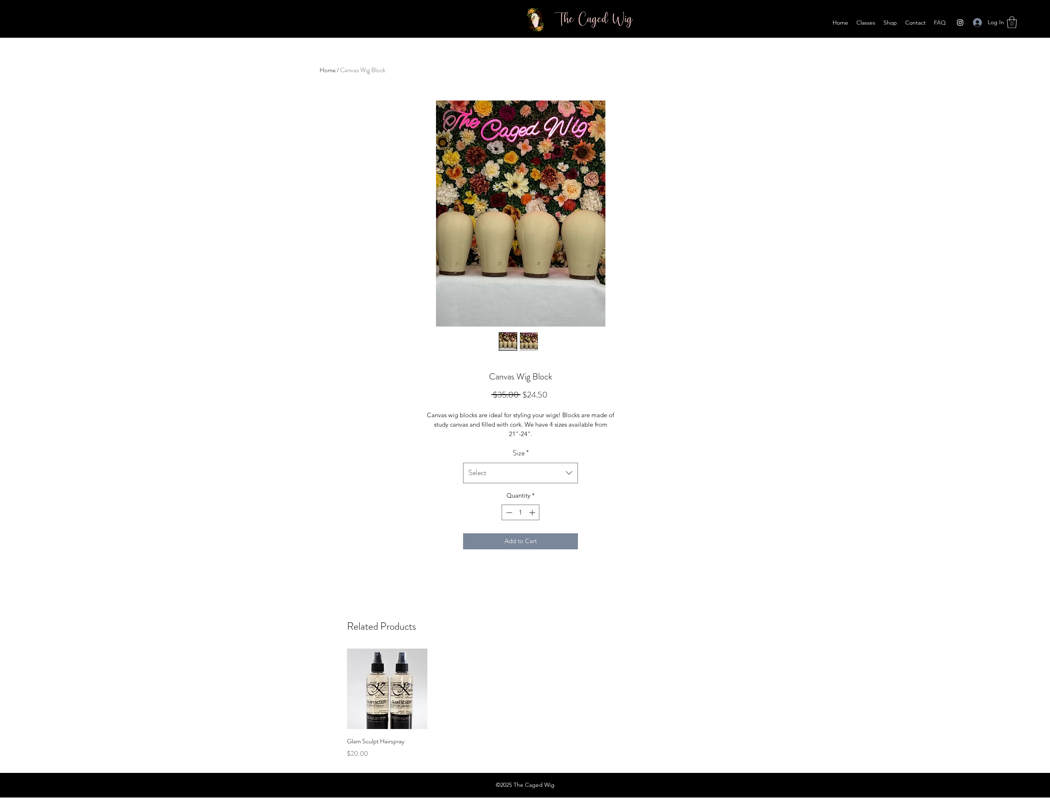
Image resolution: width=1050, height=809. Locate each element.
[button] (1012, 22)
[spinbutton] (520, 512)
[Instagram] (960, 22)
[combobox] (520, 473)
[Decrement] (508, 512)
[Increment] (533, 512)
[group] (520, 704)
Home (328, 70)
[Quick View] (387, 689)
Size (521, 453)
